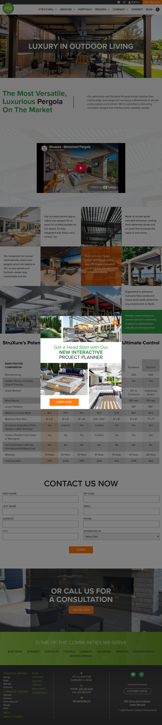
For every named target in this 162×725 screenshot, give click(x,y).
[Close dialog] (115, 322)
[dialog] (81, 362)
